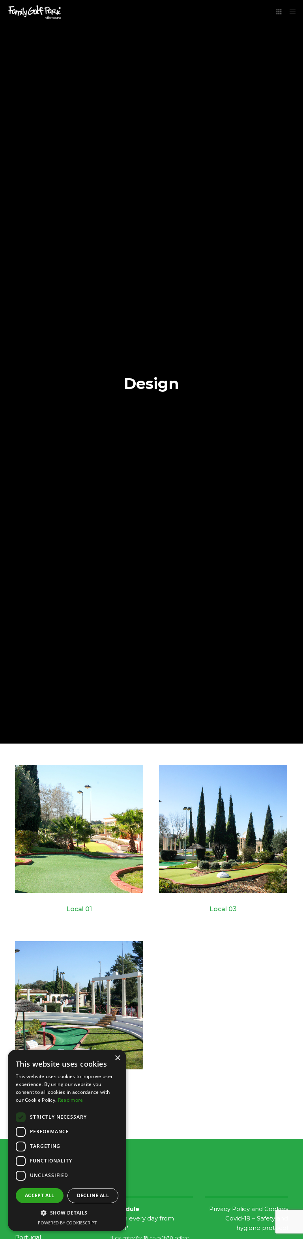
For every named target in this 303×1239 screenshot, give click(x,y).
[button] (67, 1213)
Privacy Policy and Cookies (248, 1209)
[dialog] (67, 1140)
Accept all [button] (39, 1195)
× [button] (117, 1058)
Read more (70, 1100)
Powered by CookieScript (67, 1223)
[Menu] (290, 12)
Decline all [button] (93, 1195)
